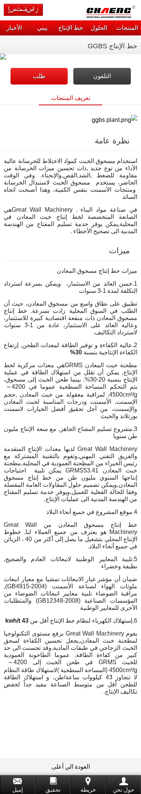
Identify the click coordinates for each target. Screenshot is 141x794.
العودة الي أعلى (71, 766)
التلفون (102, 76)
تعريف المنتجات (70, 98)
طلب (39, 76)
